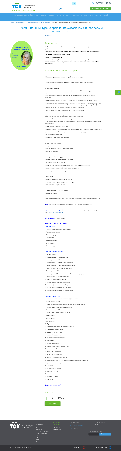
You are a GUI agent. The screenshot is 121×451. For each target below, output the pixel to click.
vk (60, 8)
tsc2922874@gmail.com (56, 212)
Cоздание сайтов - (77, 447)
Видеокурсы (48, 35)
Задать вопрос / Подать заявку (100, 8)
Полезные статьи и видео (91, 15)
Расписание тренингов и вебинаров (59, 15)
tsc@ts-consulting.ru (79, 425)
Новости (19, 19)
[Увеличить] (21, 55)
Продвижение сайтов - (101, 447)
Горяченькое (103, 15)
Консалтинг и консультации (39, 15)
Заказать (52, 403)
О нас (11, 15)
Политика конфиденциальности (24, 447)
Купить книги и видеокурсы (22, 15)
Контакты (12, 19)
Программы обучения (76, 15)
